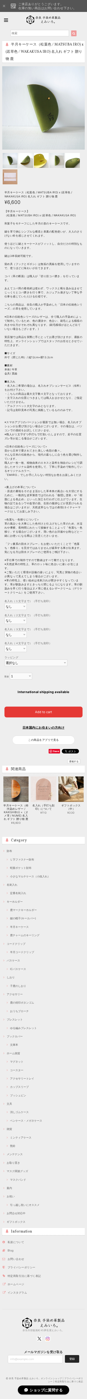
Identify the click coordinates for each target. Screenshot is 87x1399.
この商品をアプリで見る (43, 740)
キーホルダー (15, 901)
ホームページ (16, 1284)
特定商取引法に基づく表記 (24, 1276)
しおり (11, 977)
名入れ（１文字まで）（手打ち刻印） (28, 601)
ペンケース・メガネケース (26, 1120)
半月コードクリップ (22, 952)
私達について (16, 1242)
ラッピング (11, 657)
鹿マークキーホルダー (23, 910)
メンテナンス (15, 1154)
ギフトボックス (16, 1221)
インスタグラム (17, 1292)
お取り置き (13, 1162)
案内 (9, 1188)
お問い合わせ (16, 1259)
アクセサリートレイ (22, 1078)
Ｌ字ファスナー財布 (22, 859)
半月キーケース (19, 927)
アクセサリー (15, 994)
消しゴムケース (19, 1112)
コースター (16, 1070)
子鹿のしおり (18, 986)
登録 (72, 1358)
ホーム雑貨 (13, 1053)
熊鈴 (12, 1146)
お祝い (11, 1196)
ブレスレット (15, 1019)
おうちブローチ (19, 1011)
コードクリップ (16, 943)
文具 (9, 1103)
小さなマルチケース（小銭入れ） (30, 876)
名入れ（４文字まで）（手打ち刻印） (28, 643)
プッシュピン (18, 1095)
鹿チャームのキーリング (24, 935)
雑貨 (9, 1129)
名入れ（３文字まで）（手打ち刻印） (28, 629)
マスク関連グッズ (17, 1171)
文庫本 (14, 1044)
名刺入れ (12, 884)
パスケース (13, 960)
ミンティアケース (20, 1137)
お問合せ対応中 (16, 1213)
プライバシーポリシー (21, 1267)
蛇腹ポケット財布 (20, 868)
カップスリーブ (19, 1087)
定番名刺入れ (18, 893)
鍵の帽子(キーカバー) (23, 918)
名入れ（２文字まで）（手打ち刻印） (28, 615)
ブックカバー (15, 1036)
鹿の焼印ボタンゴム (22, 1002)
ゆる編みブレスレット (23, 1028)
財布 (9, 851)
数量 (6, 676)
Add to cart (43, 712)
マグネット (16, 1061)
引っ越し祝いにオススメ (24, 1205)
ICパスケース (18, 969)
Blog (11, 1250)
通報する (74, 761)
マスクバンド (18, 1179)
